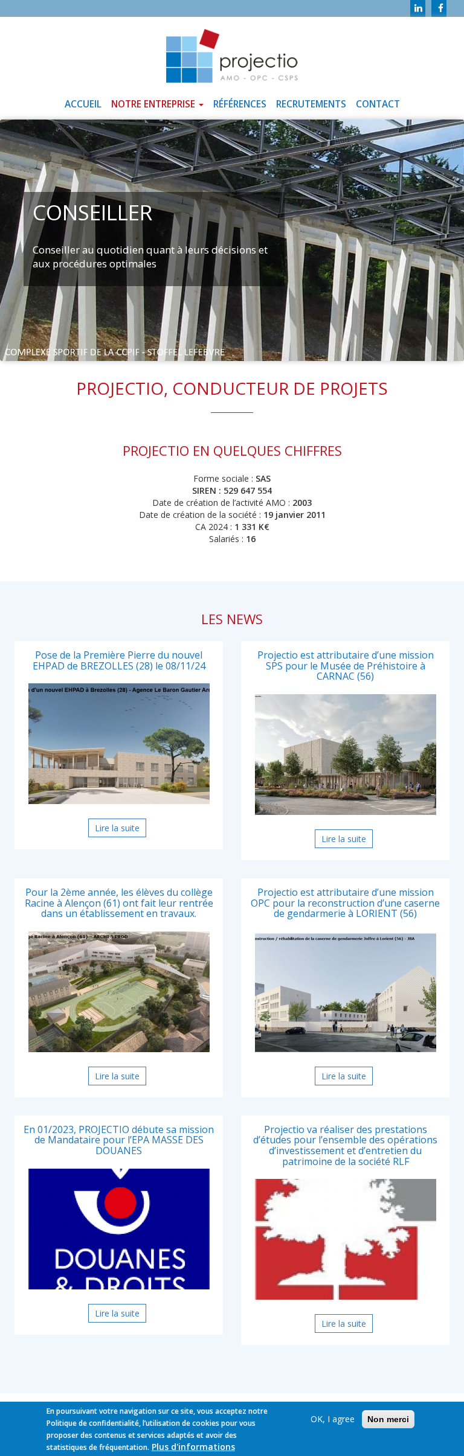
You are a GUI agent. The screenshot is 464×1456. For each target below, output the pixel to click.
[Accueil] (232, 52)
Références (239, 104)
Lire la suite (120, 829)
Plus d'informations (193, 1446)
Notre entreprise (154, 104)
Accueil (83, 104)
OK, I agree (333, 1419)
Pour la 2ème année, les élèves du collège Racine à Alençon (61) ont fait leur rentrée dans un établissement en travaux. (119, 903)
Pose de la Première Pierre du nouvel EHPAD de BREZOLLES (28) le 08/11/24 (119, 660)
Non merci (388, 1419)
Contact (378, 104)
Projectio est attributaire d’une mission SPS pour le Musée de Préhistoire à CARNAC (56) (345, 665)
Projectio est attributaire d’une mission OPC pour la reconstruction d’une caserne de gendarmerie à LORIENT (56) (345, 903)
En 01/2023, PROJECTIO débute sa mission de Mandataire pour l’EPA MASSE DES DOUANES (119, 1140)
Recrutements (311, 104)
